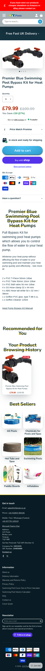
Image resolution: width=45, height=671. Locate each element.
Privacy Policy (8, 584)
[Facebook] (3, 556)
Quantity (6, 94)
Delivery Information (10, 576)
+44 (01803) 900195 (16, 513)
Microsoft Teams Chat (11, 526)
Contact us (6, 600)
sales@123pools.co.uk (17, 508)
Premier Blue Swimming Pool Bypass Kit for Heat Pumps (16, 375)
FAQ (4, 596)
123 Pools (26, 666)
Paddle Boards (12, 476)
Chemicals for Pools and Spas (33, 422)
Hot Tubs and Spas (12, 450)
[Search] (40, 21)
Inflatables (33, 476)
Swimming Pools (33, 448)
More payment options (22, 167)
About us (6, 572)
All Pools (12, 420)
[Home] (15, 15)
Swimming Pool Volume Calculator (16, 592)
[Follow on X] (7, 556)
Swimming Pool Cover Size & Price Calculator (21, 588)
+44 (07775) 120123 (10, 521)
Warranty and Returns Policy (14, 580)
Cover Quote (7, 604)
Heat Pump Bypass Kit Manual (17, 308)
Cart (41, 15)
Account (36, 15)
